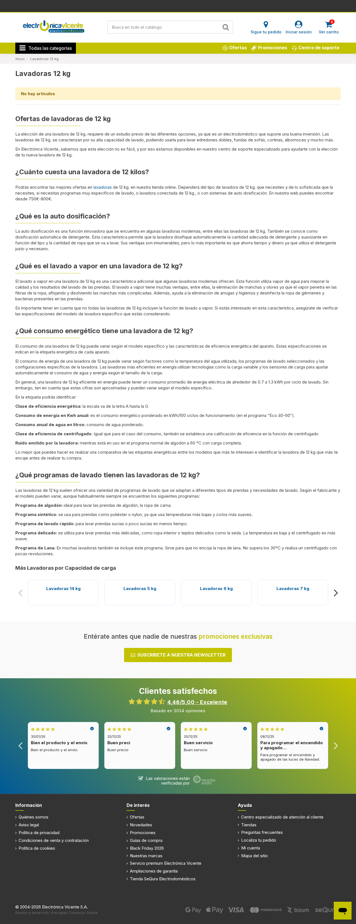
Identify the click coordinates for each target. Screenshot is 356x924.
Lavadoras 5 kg (139, 588)
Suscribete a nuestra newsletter (181, 655)
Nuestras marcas (146, 855)
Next (335, 592)
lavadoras (103, 187)
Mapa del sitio (254, 855)
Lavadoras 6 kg (216, 588)
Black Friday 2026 (147, 848)
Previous (20, 592)
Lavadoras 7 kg (292, 588)
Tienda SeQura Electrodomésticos (163, 878)
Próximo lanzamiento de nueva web (178, 5)
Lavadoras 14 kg (63, 588)
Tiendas (248, 824)
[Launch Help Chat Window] (343, 911)
